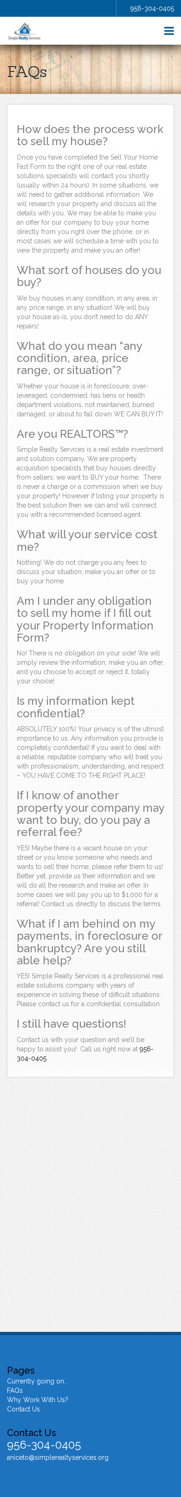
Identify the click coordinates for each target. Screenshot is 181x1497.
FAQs (15, 1390)
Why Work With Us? (37, 1399)
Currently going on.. (37, 1381)
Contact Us (23, 1409)
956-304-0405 (152, 8)
